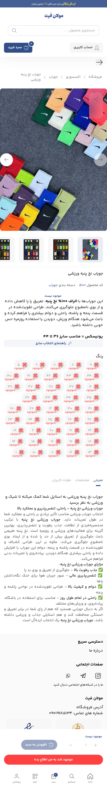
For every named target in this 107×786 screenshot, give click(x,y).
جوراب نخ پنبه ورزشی (31, 77)
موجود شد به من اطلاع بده (53, 759)
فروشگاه (95, 77)
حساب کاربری (83, 47)
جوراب (53, 77)
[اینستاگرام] (98, 676)
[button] (6, 159)
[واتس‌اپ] (68, 676)
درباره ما (96, 651)
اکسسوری (73, 77)
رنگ (99, 356)
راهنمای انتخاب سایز (51, 343)
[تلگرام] (83, 676)
